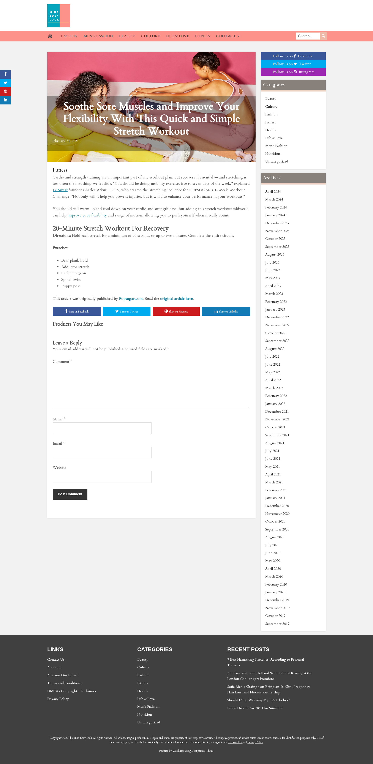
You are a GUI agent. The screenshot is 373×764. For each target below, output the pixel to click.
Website (59, 467)
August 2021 (274, 443)
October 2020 (275, 521)
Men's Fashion (276, 146)
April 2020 (273, 568)
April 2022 (273, 380)
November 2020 (277, 513)
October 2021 (275, 427)
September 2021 (277, 435)
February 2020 (276, 584)
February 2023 (276, 301)
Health (270, 130)
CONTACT (226, 36)
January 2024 (275, 215)
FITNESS (202, 36)
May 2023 (272, 278)
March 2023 (274, 293)
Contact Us (56, 659)
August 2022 (274, 348)
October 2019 (275, 615)
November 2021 (277, 419)
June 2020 (272, 553)
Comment (62, 361)
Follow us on (292, 56)
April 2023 (273, 286)
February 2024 (276, 207)
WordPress (178, 751)
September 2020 (277, 529)
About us (54, 667)
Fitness (60, 170)
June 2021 (272, 458)
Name (59, 419)
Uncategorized (276, 161)
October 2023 (275, 238)
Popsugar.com (131, 298)
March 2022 (274, 388)
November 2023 (277, 231)
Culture (271, 106)
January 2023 (275, 309)
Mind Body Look (83, 738)
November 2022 (277, 325)
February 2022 (276, 395)
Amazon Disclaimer (62, 675)
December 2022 (277, 317)
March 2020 (274, 576)
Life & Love (274, 138)
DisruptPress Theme (202, 751)
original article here (176, 298)
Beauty (270, 98)
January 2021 (275, 498)
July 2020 (272, 545)
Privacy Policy (58, 698)
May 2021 (272, 466)
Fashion (271, 114)
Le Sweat (60, 190)
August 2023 (274, 254)
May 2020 (272, 560)
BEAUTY (127, 36)
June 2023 (272, 270)
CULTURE (150, 36)
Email (59, 443)
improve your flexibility (87, 215)
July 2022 (272, 356)
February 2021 (276, 490)
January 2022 (275, 403)
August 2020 (274, 537)
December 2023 (277, 223)
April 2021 (273, 474)
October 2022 (275, 333)
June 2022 (272, 364)
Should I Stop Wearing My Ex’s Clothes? (258, 700)
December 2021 (277, 411)
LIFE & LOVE (177, 36)
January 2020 (275, 592)
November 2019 (277, 608)
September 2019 (277, 623)
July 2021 (272, 450)
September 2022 (277, 340)
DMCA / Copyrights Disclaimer (71, 691)
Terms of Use (235, 742)
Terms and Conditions (64, 683)
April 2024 (273, 191)
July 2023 (272, 262)
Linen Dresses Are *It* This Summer (255, 708)
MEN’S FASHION (98, 36)
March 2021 (274, 482)
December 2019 (277, 600)
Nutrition (272, 153)
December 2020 (277, 506)
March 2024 (274, 199)
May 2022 (272, 372)
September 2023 (277, 246)
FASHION (69, 36)
